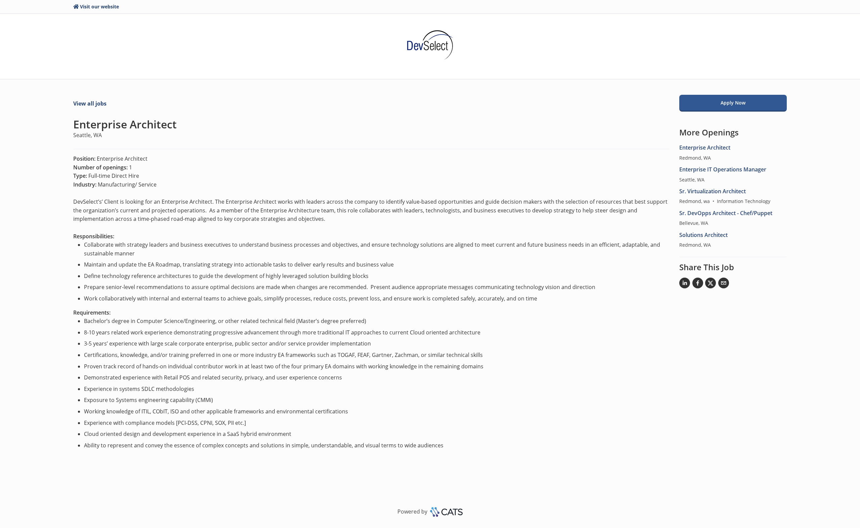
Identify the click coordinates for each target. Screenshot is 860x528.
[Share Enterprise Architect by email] (723, 284)
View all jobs (89, 103)
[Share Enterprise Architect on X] (710, 284)
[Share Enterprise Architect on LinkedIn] (684, 284)
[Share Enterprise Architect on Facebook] (697, 284)
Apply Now (733, 102)
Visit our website (99, 6)
